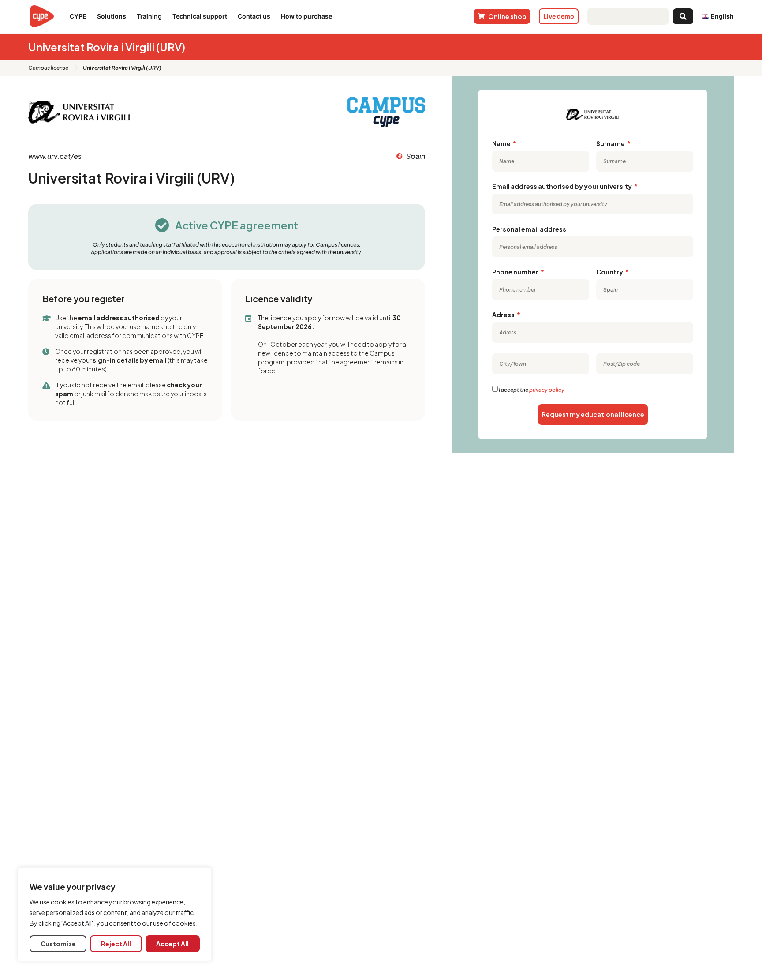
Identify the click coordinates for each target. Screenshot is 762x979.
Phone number (515, 272)
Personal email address (529, 229)
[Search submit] (683, 16)
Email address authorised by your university (562, 186)
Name (502, 143)
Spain (415, 156)
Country (610, 272)
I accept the (531, 389)
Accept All (172, 944)
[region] (115, 914)
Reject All (116, 944)
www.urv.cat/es (55, 156)
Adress (503, 315)
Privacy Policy (546, 389)
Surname (611, 143)
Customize (58, 944)
